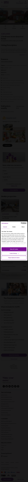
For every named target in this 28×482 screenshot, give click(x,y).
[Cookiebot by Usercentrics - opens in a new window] (21, 223)
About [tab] (23, 226)
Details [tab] (14, 226)
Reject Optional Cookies (14, 257)
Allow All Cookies (14, 249)
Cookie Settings (13, 253)
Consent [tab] (5, 226)
